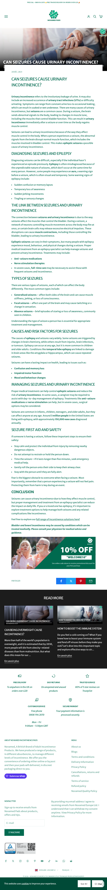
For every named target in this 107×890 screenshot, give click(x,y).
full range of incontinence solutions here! (58, 519)
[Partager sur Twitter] (71, 581)
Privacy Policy (78, 767)
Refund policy (78, 786)
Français (65, 870)
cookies (25, 883)
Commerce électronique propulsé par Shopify (65, 876)
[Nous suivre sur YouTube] (42, 861)
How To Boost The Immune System (79, 628)
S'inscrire (14, 832)
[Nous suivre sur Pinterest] (34, 861)
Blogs (74, 751)
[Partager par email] (91, 581)
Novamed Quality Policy (84, 791)
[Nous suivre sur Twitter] (13, 861)
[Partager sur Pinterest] (81, 581)
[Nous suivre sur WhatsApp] (63, 861)
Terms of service (80, 781)
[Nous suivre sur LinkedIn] (56, 861)
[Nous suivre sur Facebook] (5, 861)
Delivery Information (82, 762)
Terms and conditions (82, 756)
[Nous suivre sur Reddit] (71, 861)
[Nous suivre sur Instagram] (20, 861)
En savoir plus (11, 661)
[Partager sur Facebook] (61, 581)
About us (76, 746)
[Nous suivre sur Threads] (27, 861)
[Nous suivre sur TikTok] (49, 861)
